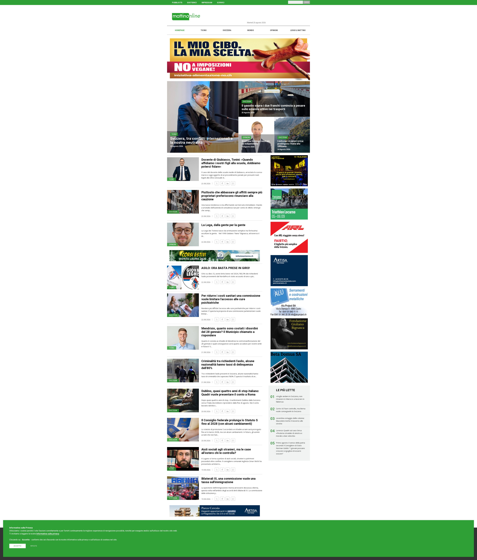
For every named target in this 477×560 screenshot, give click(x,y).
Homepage (179, 30)
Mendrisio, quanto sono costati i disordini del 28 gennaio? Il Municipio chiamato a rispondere (229, 332)
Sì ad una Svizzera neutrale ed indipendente (256, 142)
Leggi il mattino (298, 30)
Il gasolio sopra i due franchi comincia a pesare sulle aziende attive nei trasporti (273, 107)
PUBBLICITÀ (177, 3)
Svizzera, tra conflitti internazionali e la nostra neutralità (201, 140)
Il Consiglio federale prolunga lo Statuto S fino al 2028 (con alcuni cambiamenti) (229, 421)
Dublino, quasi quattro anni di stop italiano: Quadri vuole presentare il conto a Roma (230, 392)
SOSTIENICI (192, 3)
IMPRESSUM (207, 3)
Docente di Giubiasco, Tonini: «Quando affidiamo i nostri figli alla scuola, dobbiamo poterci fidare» (230, 163)
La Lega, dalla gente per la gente (223, 225)
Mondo (250, 30)
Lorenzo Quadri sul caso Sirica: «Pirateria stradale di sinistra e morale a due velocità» (289, 433)
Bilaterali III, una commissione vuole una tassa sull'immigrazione (228, 480)
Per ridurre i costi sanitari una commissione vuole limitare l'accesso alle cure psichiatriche (230, 299)
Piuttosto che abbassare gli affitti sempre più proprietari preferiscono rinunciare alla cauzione (231, 196)
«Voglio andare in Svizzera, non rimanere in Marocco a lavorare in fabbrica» (290, 399)
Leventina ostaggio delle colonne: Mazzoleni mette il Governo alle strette (290, 421)
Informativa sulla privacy (47, 534)
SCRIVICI (220, 3)
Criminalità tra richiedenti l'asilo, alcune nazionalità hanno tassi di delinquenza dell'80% (227, 364)
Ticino (204, 30)
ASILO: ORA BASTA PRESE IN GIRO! (225, 268)
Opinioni (274, 30)
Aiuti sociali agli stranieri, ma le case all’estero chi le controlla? (226, 451)
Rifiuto (34, 546)
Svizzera (227, 30)
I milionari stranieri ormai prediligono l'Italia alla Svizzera (290, 144)
